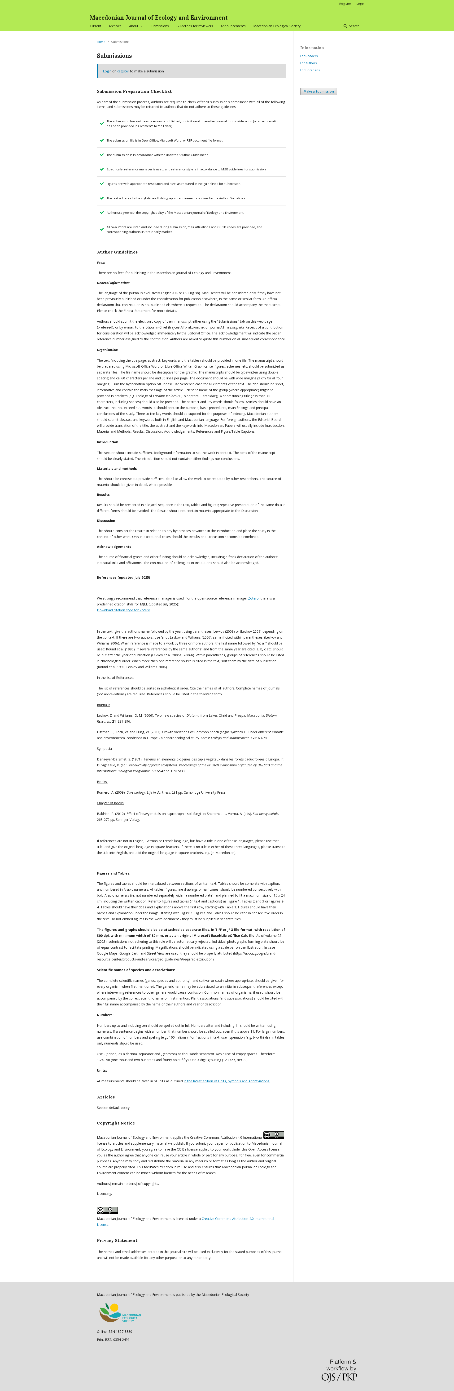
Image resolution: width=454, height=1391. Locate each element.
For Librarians (310, 70)
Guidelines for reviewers (194, 26)
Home (101, 42)
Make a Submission (319, 91)
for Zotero (123, 610)
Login (360, 3)
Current (95, 26)
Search (353, 26)
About (134, 26)
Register (345, 3)
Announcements (233, 26)
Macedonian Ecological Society (277, 26)
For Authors (308, 63)
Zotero (253, 598)
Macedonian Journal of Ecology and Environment (159, 17)
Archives (115, 26)
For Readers (309, 56)
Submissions (159, 26)
